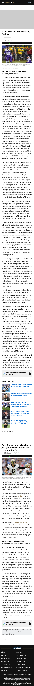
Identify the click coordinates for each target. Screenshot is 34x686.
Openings (19, 652)
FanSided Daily (21, 658)
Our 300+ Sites (21, 655)
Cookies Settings (21, 670)
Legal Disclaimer (6, 667)
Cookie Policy (20, 664)
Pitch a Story (5, 661)
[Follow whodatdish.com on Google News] (30, 373)
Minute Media (10, 674)
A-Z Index (4, 670)
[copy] (12, 40)
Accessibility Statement (24, 667)
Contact (4, 655)
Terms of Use (5, 664)
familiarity (21, 496)
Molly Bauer (7, 453)
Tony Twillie (7, 37)
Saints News (10, 431)
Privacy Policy (20, 661)
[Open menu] (3, 2)
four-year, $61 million (20, 522)
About (3, 652)
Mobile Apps (5, 658)
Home (3, 431)
